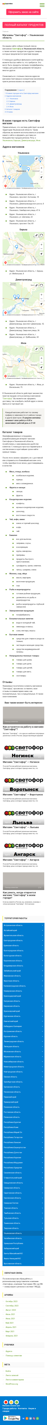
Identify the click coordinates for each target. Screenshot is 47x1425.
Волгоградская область (13, 951)
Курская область (11, 1036)
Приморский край (11, 1102)
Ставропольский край (13, 1178)
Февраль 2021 (12, 1336)
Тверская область (11, 1228)
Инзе (38, 140)
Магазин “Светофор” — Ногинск (21, 762)
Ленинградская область (14, 1041)
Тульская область (11, 1218)
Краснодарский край (12, 996)
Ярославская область (13, 1264)
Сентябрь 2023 (12, 1306)
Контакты (22, 1408)
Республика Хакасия (12, 1142)
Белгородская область (13, 940)
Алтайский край (10, 930)
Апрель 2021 (11, 1327)
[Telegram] (30, 1418)
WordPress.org (12, 1384)
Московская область (12, 1052)
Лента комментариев (15, 1380)
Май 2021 (10, 1323)
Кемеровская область (13, 991)
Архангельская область (14, 935)
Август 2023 (11, 1310)
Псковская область (12, 1107)
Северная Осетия (11, 1203)
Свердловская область (13, 1183)
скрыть (21, 90)
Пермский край (10, 1097)
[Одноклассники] (26, 1418)
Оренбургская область (13, 1082)
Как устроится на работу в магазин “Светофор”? (23, 728)
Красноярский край (12, 1011)
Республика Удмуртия (13, 1168)
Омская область (10, 1077)
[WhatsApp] (37, 1418)
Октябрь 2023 (11, 1301)
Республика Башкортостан (15, 1147)
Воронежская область (13, 961)
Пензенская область (12, 1092)
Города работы (10, 1408)
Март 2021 (10, 1331)
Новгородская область (13, 1072)
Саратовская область (13, 1193)
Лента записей (12, 1375)
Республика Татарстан (13, 1137)
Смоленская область (12, 1198)
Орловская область (12, 1087)
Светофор (17, 49)
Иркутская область (11, 981)
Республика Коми (11, 1127)
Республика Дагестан (13, 1153)
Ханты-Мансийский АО (13, 1253)
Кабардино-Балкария (13, 1026)
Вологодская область (13, 956)
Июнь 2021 (10, 1318)
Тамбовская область (12, 1213)
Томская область (11, 1208)
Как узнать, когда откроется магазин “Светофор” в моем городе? (19, 895)
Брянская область (11, 946)
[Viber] (33, 1418)
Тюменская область (12, 1223)
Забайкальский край (12, 971)
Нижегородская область (14, 1067)
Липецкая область (11, 1046)
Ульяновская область (13, 1233)
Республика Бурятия (12, 1122)
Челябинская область (13, 1238)
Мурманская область (12, 1057)
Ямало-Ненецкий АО (12, 1259)
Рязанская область (12, 1117)
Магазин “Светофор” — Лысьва (21, 827)
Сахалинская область (13, 1173)
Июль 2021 (10, 1314)
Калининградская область (15, 986)
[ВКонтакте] (23, 1418)
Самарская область (12, 1188)
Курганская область (12, 1016)
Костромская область (13, 1031)
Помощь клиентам (14, 1355)
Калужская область (12, 1001)
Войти (8, 1371)
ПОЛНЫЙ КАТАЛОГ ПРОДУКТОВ (24, 25)
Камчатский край (11, 1021)
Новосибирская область (14, 1062)
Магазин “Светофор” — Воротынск (23, 794)
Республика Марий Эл (13, 1132)
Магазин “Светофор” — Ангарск (21, 859)
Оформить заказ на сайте (23, 12)
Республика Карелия (12, 1158)
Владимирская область (13, 966)
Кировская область (12, 1006)
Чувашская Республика (13, 1243)
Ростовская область (12, 1112)
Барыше (17, 140)
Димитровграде (28, 140)
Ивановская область (12, 976)
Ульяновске (8, 140)
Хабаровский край (11, 1248)
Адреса (9, 1351)
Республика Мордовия (13, 1163)
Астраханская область (13, 925)
